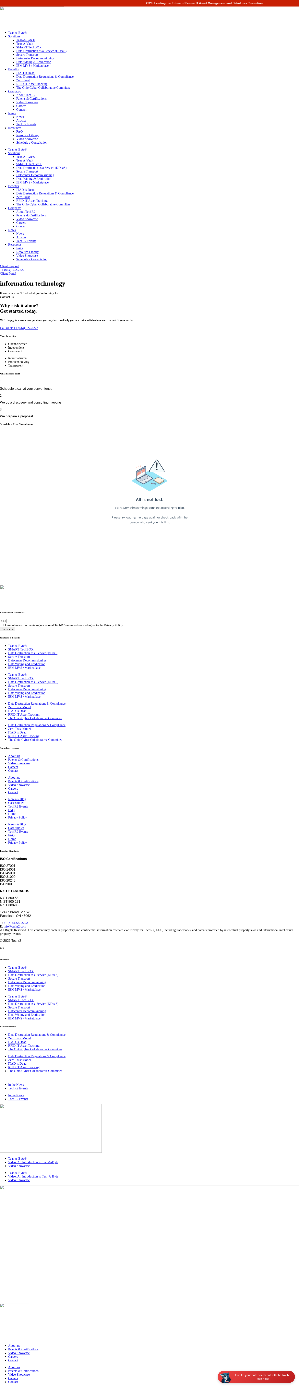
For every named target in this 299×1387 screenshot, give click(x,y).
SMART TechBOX (29, 47)
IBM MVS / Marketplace (32, 65)
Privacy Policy (17, 817)
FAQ (19, 131)
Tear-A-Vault (24, 43)
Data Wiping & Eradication (33, 62)
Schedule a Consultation (31, 142)
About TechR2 (25, 95)
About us (14, 756)
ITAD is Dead (25, 73)
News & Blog (17, 799)
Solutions (14, 36)
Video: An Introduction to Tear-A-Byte (33, 1162)
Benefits (13, 69)
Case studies (16, 802)
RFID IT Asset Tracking (32, 84)
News (12, 113)
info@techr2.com (15, 926)
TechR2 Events (26, 124)
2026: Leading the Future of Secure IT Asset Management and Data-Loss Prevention (196, 3)
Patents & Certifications (31, 98)
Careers (21, 106)
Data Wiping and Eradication (26, 664)
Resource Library (27, 135)
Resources (14, 128)
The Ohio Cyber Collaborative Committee (43, 87)
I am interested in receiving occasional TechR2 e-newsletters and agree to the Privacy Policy (64, 625)
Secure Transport (27, 54)
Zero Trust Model (19, 707)
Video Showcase (27, 102)
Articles (21, 120)
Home (12, 813)
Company (14, 91)
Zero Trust (23, 80)
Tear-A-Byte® (17, 32)
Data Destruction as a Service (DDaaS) (41, 51)
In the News (16, 1084)
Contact (21, 109)
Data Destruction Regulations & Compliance (45, 76)
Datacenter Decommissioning (35, 58)
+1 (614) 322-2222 (15, 922)
